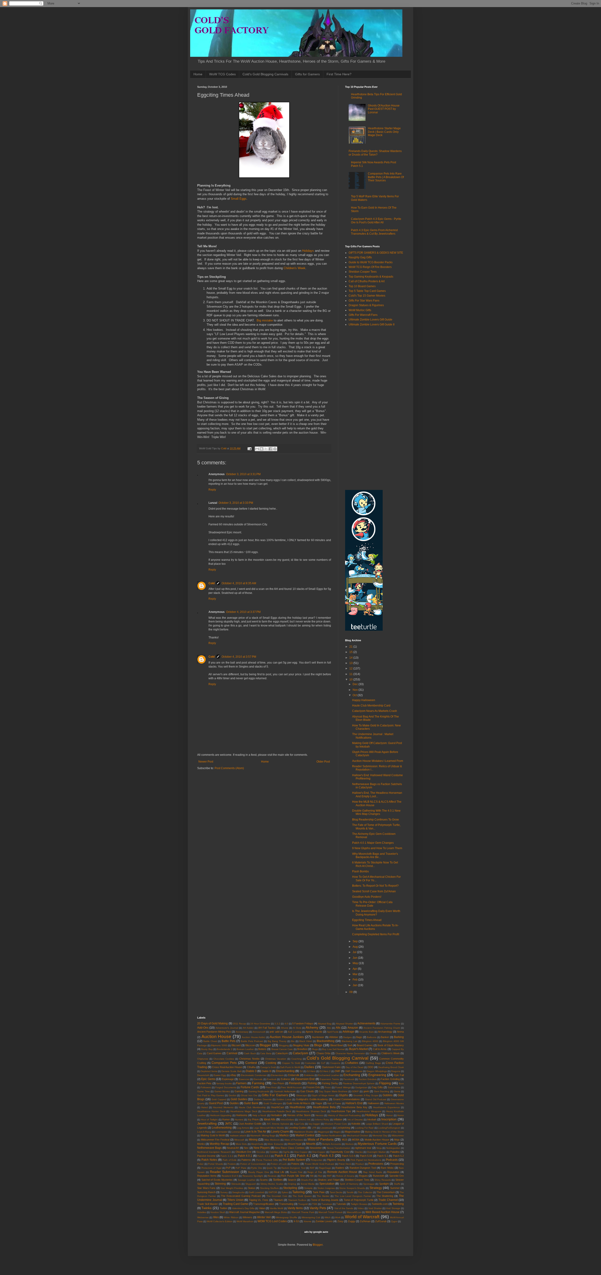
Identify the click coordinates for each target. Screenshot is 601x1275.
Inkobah (371, 1119)
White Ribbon (231, 1217)
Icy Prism (253, 1119)
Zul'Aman (365, 1221)
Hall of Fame (334, 1103)
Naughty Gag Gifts (360, 257)
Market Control (305, 1135)
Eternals (258, 1079)
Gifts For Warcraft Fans (363, 315)
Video (361, 1208)
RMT (329, 1176)
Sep (355, 941)
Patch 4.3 (327, 1155)
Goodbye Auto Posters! (366, 896)
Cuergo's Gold (268, 1067)
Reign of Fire (314, 1172)
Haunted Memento (223, 1107)
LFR (314, 1127)
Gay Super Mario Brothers (333, 1091)
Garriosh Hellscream (285, 1091)
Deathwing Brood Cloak (391, 1067)
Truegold (303, 1204)
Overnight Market (376, 1152)
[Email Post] (249, 448)
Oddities (274, 1152)
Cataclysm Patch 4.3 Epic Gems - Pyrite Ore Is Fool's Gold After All (376, 220)
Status (251, 1188)
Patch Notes (209, 1159)
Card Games (214, 1053)
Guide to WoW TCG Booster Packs (371, 262)
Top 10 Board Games (362, 286)
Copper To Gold (291, 1063)
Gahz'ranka (394, 1087)
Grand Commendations (346, 1099)
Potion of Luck (279, 1164)
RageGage (325, 1168)
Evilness (285, 1079)
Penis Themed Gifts (267, 1160)
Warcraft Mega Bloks (276, 1212)
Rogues (363, 1175)
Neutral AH (233, 1147)
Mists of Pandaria (321, 1139)
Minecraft (239, 1139)
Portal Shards (215, 1164)
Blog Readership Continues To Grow (375, 819)
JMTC (228, 1123)
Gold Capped (219, 1099)
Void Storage (393, 1208)
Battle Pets (228, 1041)
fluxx (401, 1083)
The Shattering (384, 1196)
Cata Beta (265, 1053)
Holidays (308, 250)
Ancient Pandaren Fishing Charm (381, 1028)
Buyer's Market (358, 1049)
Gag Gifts (377, 1087)
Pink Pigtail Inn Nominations (366, 1160)
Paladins (395, 1151)
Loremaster (221, 1131)
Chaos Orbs (323, 1053)
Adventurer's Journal (227, 1028)
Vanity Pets (318, 1208)
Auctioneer (318, 1037)
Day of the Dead (354, 1067)
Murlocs (349, 1144)
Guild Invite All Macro (298, 1103)
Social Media (308, 1184)
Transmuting (286, 1203)
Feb (355, 979)
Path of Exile (230, 1160)
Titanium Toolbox (297, 1200)
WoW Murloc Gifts (360, 310)
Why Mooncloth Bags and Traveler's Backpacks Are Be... (375, 855)
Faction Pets (204, 1083)
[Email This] (257, 449)
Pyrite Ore (256, 1168)
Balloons (371, 1037)
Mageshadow (352, 1131)
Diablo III (266, 1071)
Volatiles (201, 1212)
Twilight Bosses (359, 1204)
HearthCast (277, 1107)
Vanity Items (295, 1208)
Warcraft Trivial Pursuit (330, 1212)
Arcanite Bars (366, 1032)
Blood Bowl (336, 1045)
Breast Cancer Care (282, 1049)
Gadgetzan (361, 1087)
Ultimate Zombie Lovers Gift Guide (370, 319)
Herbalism (276, 1115)
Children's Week (294, 268)
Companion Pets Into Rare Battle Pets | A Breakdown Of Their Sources (386, 177)
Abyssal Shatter (344, 1023)
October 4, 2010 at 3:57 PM (239, 656)
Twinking (398, 1204)
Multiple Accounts (331, 1144)
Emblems (309, 1075)
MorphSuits (257, 1144)
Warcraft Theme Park (302, 1212)
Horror (400, 1115)
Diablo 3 (251, 1071)
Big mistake (265, 320)
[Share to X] (266, 449)
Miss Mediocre (272, 1139)
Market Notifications (331, 1135)
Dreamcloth (203, 1075)
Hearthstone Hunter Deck (211, 1111)
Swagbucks (238, 1192)
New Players (262, 1147)
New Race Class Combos (290, 1147)
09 (351, 992)
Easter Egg (220, 1075)
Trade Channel (388, 1200)
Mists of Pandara (293, 1139)
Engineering (377, 1075)
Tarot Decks (336, 1192)
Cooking (271, 1063)
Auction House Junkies (287, 1037)
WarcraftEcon (354, 1212)
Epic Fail (399, 1075)
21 (351, 646)
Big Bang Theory (277, 1041)
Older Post (323, 761)
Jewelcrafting (207, 1123)
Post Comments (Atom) (229, 768)
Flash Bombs (360, 871)
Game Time (203, 1091)
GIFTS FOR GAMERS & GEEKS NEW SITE (376, 252)
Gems (397, 1091)
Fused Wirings (343, 1087)
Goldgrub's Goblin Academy (312, 1099)
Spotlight (384, 1183)
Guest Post (216, 1103)
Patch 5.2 (398, 1155)
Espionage (228, 1079)
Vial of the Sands (343, 1208)
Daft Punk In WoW (290, 1067)
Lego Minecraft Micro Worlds (269, 1127)
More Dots (241, 1144)
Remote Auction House (342, 1172)
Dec (355, 684)
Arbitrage (348, 1031)
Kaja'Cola (299, 1123)
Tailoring (298, 1192)
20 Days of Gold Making (212, 1023)
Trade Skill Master (207, 1203)
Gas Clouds (307, 1091)
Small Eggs (239, 198)
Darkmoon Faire (331, 1067)
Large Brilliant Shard (377, 1123)
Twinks (206, 1208)
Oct (355, 695)
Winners (247, 1217)
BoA (349, 1045)
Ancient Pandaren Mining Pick (214, 1031)
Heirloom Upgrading (220, 1115)
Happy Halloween (363, 700)
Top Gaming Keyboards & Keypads (371, 276)
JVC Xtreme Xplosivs (277, 1123)
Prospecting (397, 1163)
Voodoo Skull (217, 1212)
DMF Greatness (353, 1071)
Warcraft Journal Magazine (244, 1212)
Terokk (350, 1192)
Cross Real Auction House (227, 1067)
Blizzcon (250, 1045)
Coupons (335, 1063)
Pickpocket (316, 1160)
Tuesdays (326, 1204)
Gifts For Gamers (275, 1095)
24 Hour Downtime (260, 1023)
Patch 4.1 (282, 1155)
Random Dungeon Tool (363, 1167)
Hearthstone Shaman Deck (311, 1111)
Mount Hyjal (294, 1143)
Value (262, 1208)
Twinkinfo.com (380, 1203)
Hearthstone (297, 1107)
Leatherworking (222, 1127)
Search (292, 1179)
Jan (355, 985)
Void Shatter (375, 1208)
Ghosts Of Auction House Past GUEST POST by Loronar (384, 109)
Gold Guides (239, 1099)
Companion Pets (224, 1063)
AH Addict (248, 1028)
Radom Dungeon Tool (293, 1168)
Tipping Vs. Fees (258, 1200)
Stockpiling (290, 1188)
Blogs (318, 1045)
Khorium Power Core (335, 1123)
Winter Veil (264, 1217)
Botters (262, 1049)
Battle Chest (210, 1041)
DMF (337, 1071)
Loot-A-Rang (204, 1131)
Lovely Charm (280, 1131)
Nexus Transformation (339, 1148)
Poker (200, 1164)
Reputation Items (207, 1175)
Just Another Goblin (250, 1123)
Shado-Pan (307, 1180)
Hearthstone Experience (386, 1107)
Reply (212, 489)
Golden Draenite (263, 1099)
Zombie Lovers (324, 1221)
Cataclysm (300, 1053)
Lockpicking (343, 1127)
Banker (385, 1037)
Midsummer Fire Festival (215, 1139)
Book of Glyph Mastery (391, 1045)
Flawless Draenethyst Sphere (359, 1083)
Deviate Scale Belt (231, 1071)
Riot (320, 1176)
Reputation (393, 1172)
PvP (228, 1167)
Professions (375, 1163)
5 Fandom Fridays (302, 1023)
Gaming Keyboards (259, 1091)
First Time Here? (339, 74)
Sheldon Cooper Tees (363, 271)
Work (337, 1217)
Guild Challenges (272, 1103)
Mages (337, 1131)
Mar (355, 974)
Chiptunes (202, 1058)
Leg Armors (243, 1127)
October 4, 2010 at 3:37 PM (243, 612)
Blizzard (236, 1045)
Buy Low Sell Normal (333, 1049)
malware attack (238, 1135)
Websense (203, 1217)
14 (351, 657)
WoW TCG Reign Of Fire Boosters (370, 267)
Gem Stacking (381, 1091)
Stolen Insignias (326, 1188)
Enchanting (351, 1075)
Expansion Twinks (329, 1079)
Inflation (338, 1119)
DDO (371, 1067)
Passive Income (206, 1155)
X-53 (296, 1221)
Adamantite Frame (390, 1023)
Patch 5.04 (366, 1155)
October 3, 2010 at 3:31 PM (243, 474)
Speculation (327, 1183)
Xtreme (307, 1221)
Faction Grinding (390, 1079)
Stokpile (308, 1188)
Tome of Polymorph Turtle (359, 1200)
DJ (301, 1071)
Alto (329, 1028)
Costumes (310, 1063)
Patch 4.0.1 (245, 1155)
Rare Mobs (387, 1167)
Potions (295, 1163)
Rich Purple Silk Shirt (293, 1175)
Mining (253, 1139)
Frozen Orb (313, 1087)
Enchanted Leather (328, 1075)
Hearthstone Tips (341, 1111)
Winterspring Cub (311, 1217)
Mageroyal (323, 1131)
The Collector (365, 1192)
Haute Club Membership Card (371, 705)
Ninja (379, 1148)
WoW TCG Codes (222, 74)
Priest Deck (345, 1164)
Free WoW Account (291, 1087)
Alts (338, 1027)
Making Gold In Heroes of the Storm (384, 1131)
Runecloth (378, 1175)
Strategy (376, 1188)
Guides (234, 1103)
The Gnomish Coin (277, 1196)
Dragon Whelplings (376, 1071)
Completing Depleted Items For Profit (375, 934)
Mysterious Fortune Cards (377, 1143)
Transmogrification (263, 1203)
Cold (211, 583)
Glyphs (343, 1095)
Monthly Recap (219, 1143)
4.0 (286, 1023)
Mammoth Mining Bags (262, 1135)
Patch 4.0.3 (263, 1156)
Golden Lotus (283, 1099)
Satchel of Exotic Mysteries (217, 1179)
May (356, 963)
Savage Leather (247, 1180)
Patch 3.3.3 (226, 1156)
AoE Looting (294, 1032)
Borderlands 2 (224, 1049)
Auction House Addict (253, 1037)
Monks (201, 1143)
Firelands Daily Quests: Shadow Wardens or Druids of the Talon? (375, 152)
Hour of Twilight (209, 1119)
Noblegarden (393, 1148)
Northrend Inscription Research (214, 1152)
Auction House (216, 1036)
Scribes (278, 1179)
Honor (389, 1115)
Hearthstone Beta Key (354, 1107)
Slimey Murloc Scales (271, 1184)
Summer (395, 1188)
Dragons (395, 1071)
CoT (323, 1063)
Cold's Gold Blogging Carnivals (265, 74)
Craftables (351, 1063)
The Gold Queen (302, 1196)
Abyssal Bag (324, 1023)
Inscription (389, 1119)
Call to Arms (380, 1049)
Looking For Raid (364, 1127)
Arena (400, 1031)
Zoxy (340, 1221)
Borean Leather (245, 1049)
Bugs (315, 1049)
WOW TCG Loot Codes (272, 1221)
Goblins (388, 1095)
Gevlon (232, 1095)
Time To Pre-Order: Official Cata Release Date (372, 904)
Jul (355, 952)
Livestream (326, 1127)
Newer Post (205, 761)
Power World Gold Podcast (319, 1164)
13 (351, 663)
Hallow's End (354, 1103)
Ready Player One (258, 1172)
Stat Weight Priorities (231, 1188)
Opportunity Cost (339, 1151)
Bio (293, 1041)
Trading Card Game (235, 1204)
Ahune (284, 1028)
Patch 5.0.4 (348, 1155)
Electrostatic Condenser (254, 1075)
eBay (233, 1075)
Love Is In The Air (255, 1131)
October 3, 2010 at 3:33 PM (236, 502)
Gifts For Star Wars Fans (364, 300)
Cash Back (250, 1053)
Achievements (366, 1023)
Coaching (296, 1058)
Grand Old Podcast (375, 1099)
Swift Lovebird (256, 1192)
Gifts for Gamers (307, 74)
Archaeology (385, 1031)
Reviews (272, 1176)
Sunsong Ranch (206, 1192)
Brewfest (302, 1049)
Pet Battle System (294, 1159)
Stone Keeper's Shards (352, 1188)
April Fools (332, 1032)
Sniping (292, 1184)
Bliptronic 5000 (219, 1045)
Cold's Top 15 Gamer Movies (367, 295)
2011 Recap (239, 1023)
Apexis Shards (314, 1031)
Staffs (397, 1184)
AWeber (333, 1037)
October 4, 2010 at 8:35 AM (239, 583)
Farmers (241, 1083)
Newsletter (316, 1147)
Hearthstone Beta (324, 1107)
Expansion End (305, 1079)
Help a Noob (259, 1115)
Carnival (232, 1053)
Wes (216, 1217)
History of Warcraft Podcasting (344, 1115)
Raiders (339, 1167)
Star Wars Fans (206, 1188)
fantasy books (224, 1083)
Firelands (295, 1083)
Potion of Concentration (253, 1164)
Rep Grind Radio (372, 1172)
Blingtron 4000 (370, 1041)
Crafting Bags (373, 1063)
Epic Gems (208, 1079)
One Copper (301, 1152)
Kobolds (356, 1123)
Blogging (284, 1045)
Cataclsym (282, 1053)
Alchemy (312, 1027)
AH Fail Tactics (267, 1027)
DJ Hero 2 (325, 1071)
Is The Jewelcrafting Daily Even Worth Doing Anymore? (376, 912)
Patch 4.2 (304, 1155)
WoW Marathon (245, 1221)
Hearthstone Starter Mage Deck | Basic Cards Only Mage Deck (384, 132)
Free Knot (271, 1087)
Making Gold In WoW (213, 1135)
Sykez (284, 1192)
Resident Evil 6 (230, 1176)
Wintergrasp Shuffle (286, 1217)
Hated (204, 1107)
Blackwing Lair (349, 1041)
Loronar (236, 1131)
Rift (312, 1176)
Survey (224, 1192)
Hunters (239, 1119)
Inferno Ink (305, 1119)
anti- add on (276, 1031)
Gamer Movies (222, 1091)
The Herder (323, 1196)
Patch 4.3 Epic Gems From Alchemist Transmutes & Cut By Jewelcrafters (374, 232)
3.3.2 (277, 1023)
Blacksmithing (326, 1041)
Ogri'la (286, 1152)
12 (351, 668)
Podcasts (392, 1159)
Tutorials (341, 1203)
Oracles (358, 1152)
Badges (347, 1037)
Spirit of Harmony (349, 1184)
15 (351, 652)
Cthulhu (251, 1067)
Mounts (311, 1143)
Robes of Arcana (345, 1176)
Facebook (348, 1079)
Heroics (320, 1115)
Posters (231, 1164)
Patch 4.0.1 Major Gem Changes (373, 842)
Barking (399, 1037)
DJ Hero (311, 1071)
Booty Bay (206, 1049)
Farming (258, 1083)
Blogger (265, 1045)
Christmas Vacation (275, 1058)
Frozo (328, 1087)
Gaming (239, 1091)
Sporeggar (369, 1184)
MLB (344, 1139)
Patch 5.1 (382, 1155)
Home (197, 74)
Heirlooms (241, 1115)
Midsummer (398, 1135)
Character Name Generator (350, 1053)
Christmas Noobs (249, 1058)
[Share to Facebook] (270, 449)
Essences (244, 1079)
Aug (355, 946)
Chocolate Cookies (223, 1058)
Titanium (278, 1200)
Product (359, 1164)
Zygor (394, 1221)
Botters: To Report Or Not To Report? (375, 885)
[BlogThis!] (261, 449)
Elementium (277, 1075)
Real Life (279, 1172)
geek (366, 1091)
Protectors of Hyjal (211, 1168)
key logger (314, 1123)
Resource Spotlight (253, 1176)
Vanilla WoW (276, 1208)
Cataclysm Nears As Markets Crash (374, 711)
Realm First (296, 1172)
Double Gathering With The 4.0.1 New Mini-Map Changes (376, 812)
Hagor (318, 1103)
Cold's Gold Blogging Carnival (337, 1058)
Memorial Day (380, 1135)
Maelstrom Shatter (304, 1131)
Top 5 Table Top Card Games (367, 291)
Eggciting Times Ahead (366, 920)
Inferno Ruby (322, 1119)
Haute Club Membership (252, 1107)
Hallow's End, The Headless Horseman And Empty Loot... (377, 794)
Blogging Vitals (301, 1045)
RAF (312, 1168)
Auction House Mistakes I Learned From (377, 761)
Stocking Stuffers (269, 1188)
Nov (355, 689)
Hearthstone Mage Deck (243, 1111)
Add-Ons (202, 1027)
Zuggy (351, 1221)
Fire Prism (278, 1083)
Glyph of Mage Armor (323, 1095)
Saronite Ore (396, 1175)
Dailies (309, 1067)
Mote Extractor (275, 1144)
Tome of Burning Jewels (325, 1200)
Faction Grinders (368, 1079)
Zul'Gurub (380, 1221)
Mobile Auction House (377, 1139)
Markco (284, 1135)
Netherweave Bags (209, 1147)
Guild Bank (251, 1103)
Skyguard (250, 1184)
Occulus (260, 1152)
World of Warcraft (362, 1216)
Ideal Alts (270, 1119)
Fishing (312, 1083)
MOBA (355, 1139)
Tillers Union (235, 1200)
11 (351, 674)
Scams (264, 1179)
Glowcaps (301, 1095)
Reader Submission (224, 1172)
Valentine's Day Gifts (243, 1208)
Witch (328, 1217)
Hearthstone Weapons (368, 1111)
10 (351, 679)
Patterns (246, 1159)
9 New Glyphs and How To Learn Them (377, 848)
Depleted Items (209, 1071)
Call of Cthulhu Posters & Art (367, 281)
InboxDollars (287, 1119)
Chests (373, 1053)
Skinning (220, 1183)
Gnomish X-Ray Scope (365, 1095)
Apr (355, 968)
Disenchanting (285, 1071)
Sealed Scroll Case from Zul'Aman (374, 891)
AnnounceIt (259, 1032)
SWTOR (272, 1192)
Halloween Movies (394, 1103)
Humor (226, 1119)
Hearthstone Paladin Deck (276, 1111)
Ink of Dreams (355, 1119)
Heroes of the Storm (298, 1115)
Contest (251, 1063)
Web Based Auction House (383, 1212)
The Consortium (386, 1192)
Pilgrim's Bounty (336, 1159)
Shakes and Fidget (328, 1179)
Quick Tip (271, 1168)
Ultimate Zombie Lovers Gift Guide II (371, 324)
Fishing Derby (330, 1083)
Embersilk (293, 1075)
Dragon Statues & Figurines (366, 305)
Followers (206, 1087)
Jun (355, 957)
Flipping (385, 1083)
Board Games (365, 1045)
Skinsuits (236, 1184)
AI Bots (297, 1028)
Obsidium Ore (243, 1151)
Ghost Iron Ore (249, 1095)
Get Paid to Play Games (210, 1095)
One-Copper (318, 1152)
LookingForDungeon (389, 1127)
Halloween (373, 1103)
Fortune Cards (250, 1087)
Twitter (223, 1208)
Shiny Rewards (382, 1180)
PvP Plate (241, 1168)
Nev (246, 1147)
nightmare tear (363, 1147)
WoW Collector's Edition (219, 1221)
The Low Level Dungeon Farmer (353, 1196)
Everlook (271, 1079)
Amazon (352, 1027)
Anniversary (242, 1032)
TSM (314, 1204)
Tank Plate (319, 1192)
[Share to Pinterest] (275, 449)
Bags (359, 1037)
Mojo (397, 1139)
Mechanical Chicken (357, 1135)
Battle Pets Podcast (252, 1041)
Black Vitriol (305, 1041)
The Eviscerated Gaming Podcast (241, 1196)
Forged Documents (225, 1087)
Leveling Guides (298, 1127)
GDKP (355, 1091)
